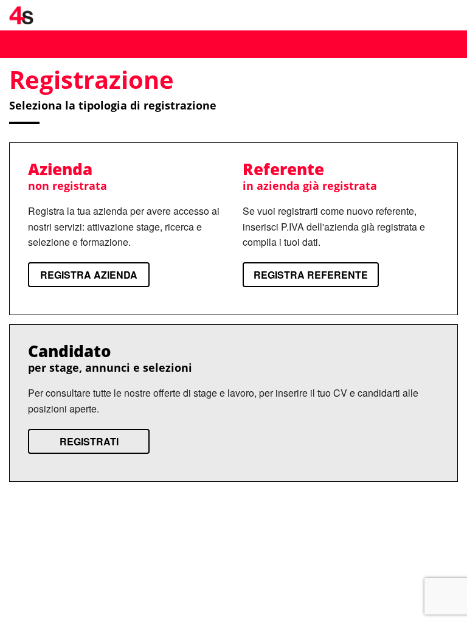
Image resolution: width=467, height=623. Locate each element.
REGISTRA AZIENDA (88, 275)
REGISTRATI (89, 441)
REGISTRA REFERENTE (311, 275)
